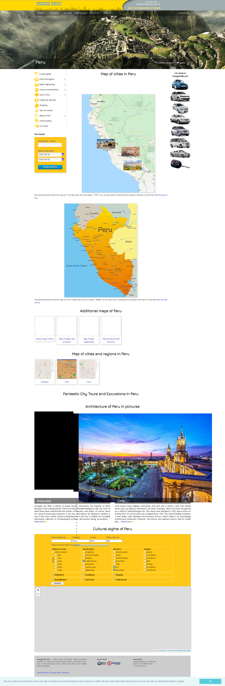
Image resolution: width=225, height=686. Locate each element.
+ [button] (38, 590)
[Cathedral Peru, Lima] (108, 545)
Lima (67, 382)
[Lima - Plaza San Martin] (93, 545)
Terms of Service (43, 673)
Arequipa (44, 382)
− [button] (38, 594)
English (182, 62)
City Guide (67, 13)
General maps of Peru (45, 339)
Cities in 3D (94, 13)
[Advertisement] (118, 84)
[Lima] (82, 545)
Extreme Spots (81, 13)
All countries (184, 13)
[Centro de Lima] (87, 545)
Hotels (41, 13)
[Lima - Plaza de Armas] (95, 545)
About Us (107, 13)
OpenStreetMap (173, 650)
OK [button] (210, 681)
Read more (39, 521)
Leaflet (156, 650)
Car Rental (54, 13)
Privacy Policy (56, 673)
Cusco (89, 382)
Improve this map (184, 650)
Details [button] (180, 681)
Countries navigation (166, 62)
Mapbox (163, 650)
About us (66, 673)
